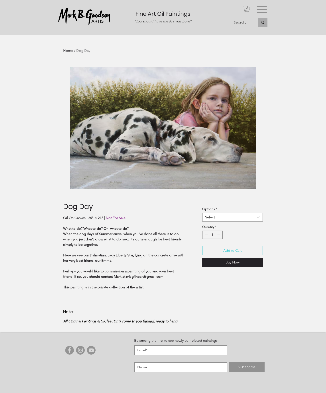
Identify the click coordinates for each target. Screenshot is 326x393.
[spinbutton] (212, 235)
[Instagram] (80, 350)
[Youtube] (91, 350)
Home (68, 50)
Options (210, 209)
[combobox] (232, 217)
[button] (247, 9)
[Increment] (219, 235)
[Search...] (262, 22)
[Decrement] (205, 235)
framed (148, 321)
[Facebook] (69, 350)
